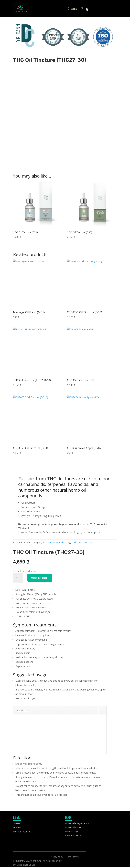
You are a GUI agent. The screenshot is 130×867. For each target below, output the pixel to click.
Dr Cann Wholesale (53, 542)
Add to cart (40, 578)
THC (79, 542)
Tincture (87, 542)
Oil (74, 542)
